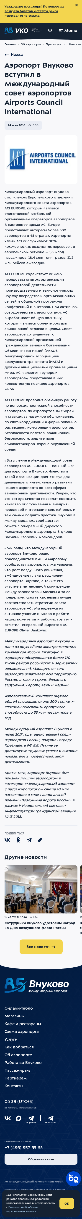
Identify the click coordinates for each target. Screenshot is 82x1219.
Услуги (11, 1040)
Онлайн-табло (19, 1009)
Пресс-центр (55, 44)
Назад (17, 55)
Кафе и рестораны (23, 1024)
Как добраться (19, 1047)
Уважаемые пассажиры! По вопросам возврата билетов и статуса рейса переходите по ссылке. (34, 11)
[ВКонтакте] (8, 1118)
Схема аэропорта (22, 1032)
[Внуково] (31, 1118)
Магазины (15, 1016)
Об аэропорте (31, 44)
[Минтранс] (50, 1118)
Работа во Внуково (23, 1063)
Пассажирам (17, 1071)
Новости (75, 44)
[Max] (18, 1118)
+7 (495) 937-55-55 (24, 1148)
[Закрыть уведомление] (76, 5)
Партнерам (16, 1078)
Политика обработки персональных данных (35, 1190)
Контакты (14, 1086)
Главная (10, 44)
